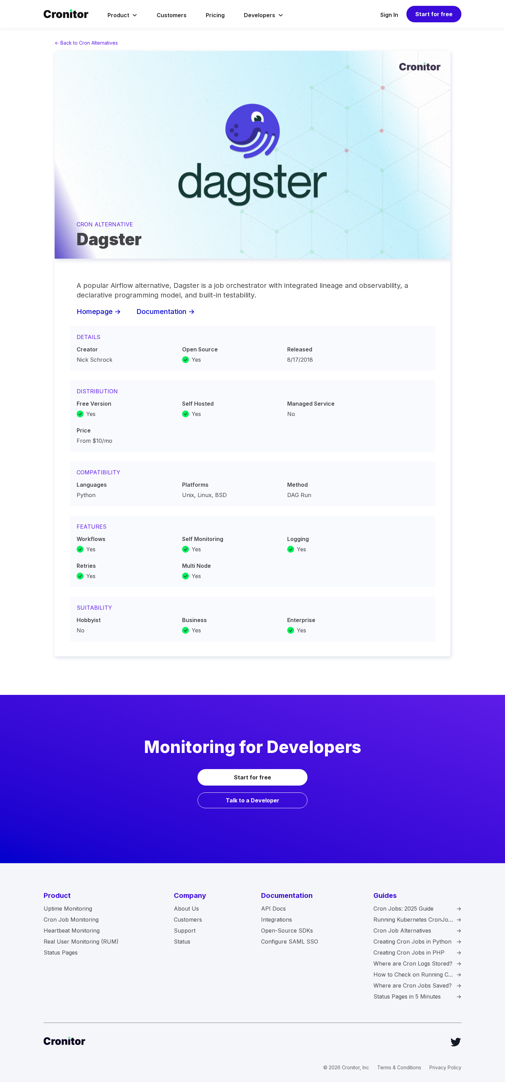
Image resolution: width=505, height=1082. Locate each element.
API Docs (273, 908)
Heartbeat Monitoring (72, 930)
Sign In (389, 14)
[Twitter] (455, 1042)
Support (184, 930)
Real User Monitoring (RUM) (81, 941)
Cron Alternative (105, 224)
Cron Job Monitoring (71, 919)
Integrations (276, 919)
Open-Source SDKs (287, 930)
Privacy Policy (445, 1067)
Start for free (433, 14)
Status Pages (61, 952)
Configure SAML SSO (289, 941)
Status (182, 941)
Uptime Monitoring (68, 908)
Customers (172, 15)
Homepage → (99, 311)
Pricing (215, 15)
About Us (186, 908)
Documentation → (165, 311)
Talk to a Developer (252, 800)
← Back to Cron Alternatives (86, 43)
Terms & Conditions (399, 1067)
